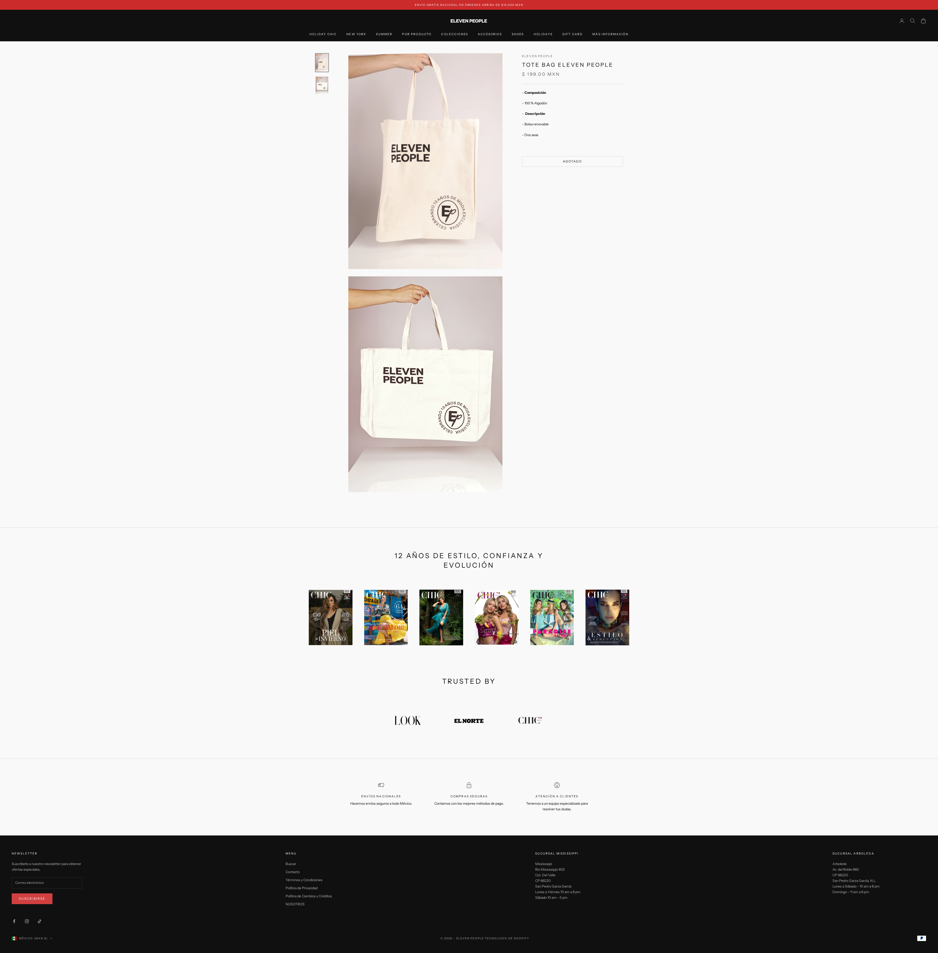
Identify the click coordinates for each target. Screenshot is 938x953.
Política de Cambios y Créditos (309, 896)
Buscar (291, 864)
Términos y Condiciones (304, 880)
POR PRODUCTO (416, 34)
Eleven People (537, 56)
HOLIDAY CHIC (323, 34)
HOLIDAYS (543, 34)
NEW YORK (356, 34)
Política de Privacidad (302, 888)
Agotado (572, 161)
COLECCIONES (454, 34)
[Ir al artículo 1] (322, 62)
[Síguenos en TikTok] (39, 921)
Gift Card (572, 34)
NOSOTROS (295, 904)
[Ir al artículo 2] (322, 85)
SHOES (518, 34)
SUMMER (384, 34)
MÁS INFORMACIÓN (610, 34)
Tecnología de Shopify (507, 938)
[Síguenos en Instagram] (26, 921)
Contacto (293, 872)
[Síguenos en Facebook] (14, 921)
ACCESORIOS (490, 34)
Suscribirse (32, 898)
